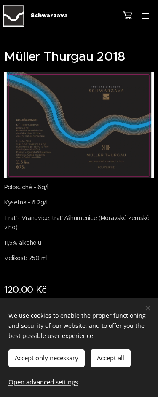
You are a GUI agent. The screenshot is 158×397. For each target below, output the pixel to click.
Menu (145, 15)
